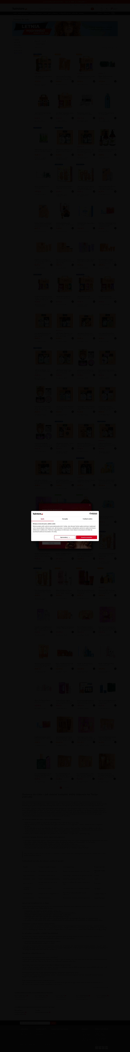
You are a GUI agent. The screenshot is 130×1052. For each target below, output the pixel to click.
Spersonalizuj (64, 537)
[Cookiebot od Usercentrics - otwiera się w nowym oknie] (90, 514)
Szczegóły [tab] (65, 518)
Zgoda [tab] (42, 518)
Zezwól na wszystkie (86, 537)
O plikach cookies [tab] (87, 518)
